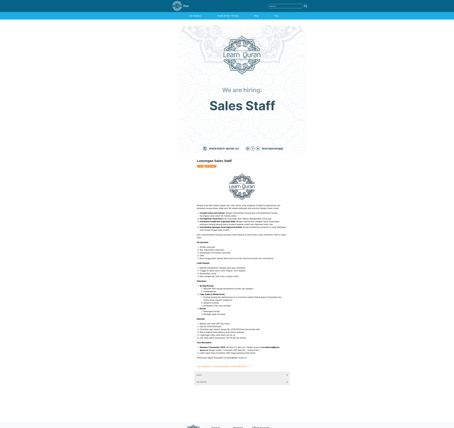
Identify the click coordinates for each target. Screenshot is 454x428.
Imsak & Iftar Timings (227, 16)
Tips (276, 16)
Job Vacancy (195, 16)
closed (200, 166)
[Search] (298, 6)
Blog (256, 16)
